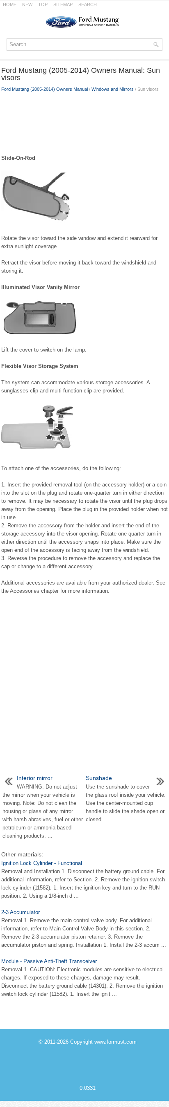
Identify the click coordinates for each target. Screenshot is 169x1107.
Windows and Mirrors (112, 89)
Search (87, 4)
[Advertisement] (84, 121)
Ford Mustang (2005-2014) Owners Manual (44, 89)
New (27, 4)
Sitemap (63, 4)
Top (43, 4)
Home (9, 4)
